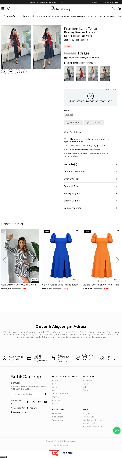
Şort (54, 384)
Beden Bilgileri (72, 200)
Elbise (55, 380)
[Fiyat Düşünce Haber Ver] (17, 71)
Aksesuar (56, 400)
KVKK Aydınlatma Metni (94, 420)
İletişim (86, 413)
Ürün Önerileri (71, 179)
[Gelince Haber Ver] (23, 71)
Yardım (118, 2)
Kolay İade (109, 2)
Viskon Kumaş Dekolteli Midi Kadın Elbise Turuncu (101, 284)
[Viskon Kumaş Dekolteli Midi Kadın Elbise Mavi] (61, 255)
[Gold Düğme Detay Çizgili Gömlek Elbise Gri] (20, 255)
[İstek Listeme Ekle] (3, 71)
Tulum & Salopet (60, 393)
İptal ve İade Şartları (92, 426)
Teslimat (86, 384)
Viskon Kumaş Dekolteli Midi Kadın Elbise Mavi (60, 284)
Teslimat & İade (72, 186)
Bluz (54, 390)
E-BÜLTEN (16, 383)
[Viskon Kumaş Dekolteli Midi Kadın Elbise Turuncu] (102, 255)
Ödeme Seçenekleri (74, 171)
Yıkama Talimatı (72, 208)
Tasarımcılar (58, 420)
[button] (13, 281)
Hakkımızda (57, 413)
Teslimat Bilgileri (90, 417)
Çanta (55, 403)
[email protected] (61, 445)
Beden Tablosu (111, 89)
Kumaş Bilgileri (72, 193)
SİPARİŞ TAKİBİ (90, 423)
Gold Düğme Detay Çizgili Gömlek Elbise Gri (19, 284)
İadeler (86, 387)
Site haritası (57, 417)
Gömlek (56, 397)
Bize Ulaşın (88, 380)
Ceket (55, 387)
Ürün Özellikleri (72, 132)
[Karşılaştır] (10, 71)
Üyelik (85, 390)
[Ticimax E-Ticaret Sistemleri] (68, 453)
